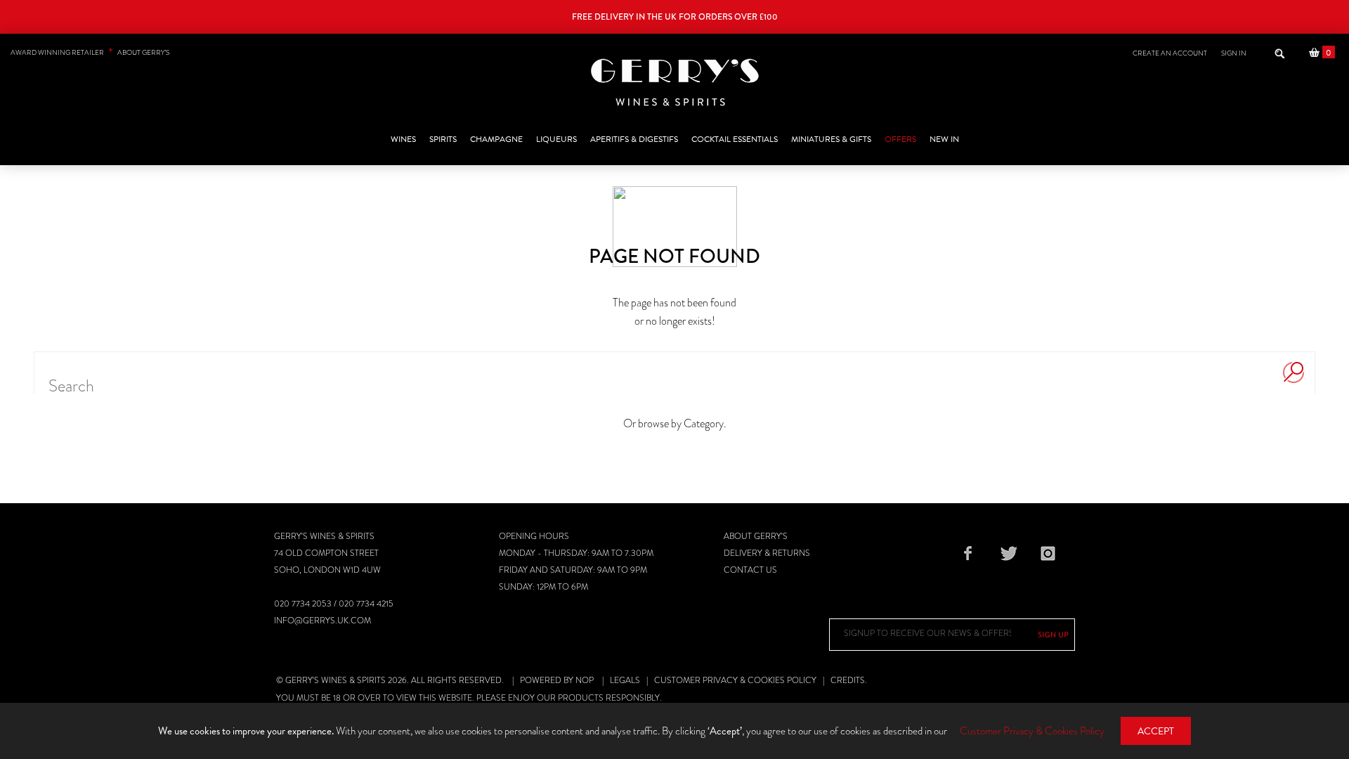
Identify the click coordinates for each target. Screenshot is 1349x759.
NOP (584, 680)
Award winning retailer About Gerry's (90, 52)
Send (1053, 634)
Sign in (1233, 53)
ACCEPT (1156, 731)
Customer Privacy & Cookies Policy (735, 680)
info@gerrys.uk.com (322, 620)
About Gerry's (756, 536)
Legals (625, 680)
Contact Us (750, 570)
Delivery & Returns (767, 553)
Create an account (1170, 53)
